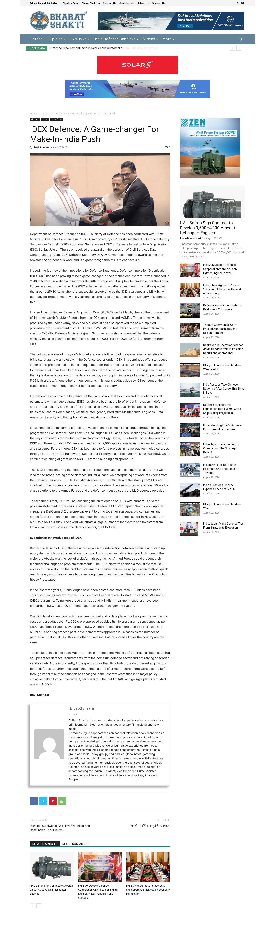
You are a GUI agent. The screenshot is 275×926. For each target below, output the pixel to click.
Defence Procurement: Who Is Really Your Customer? (85, 48)
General (45, 113)
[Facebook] (233, 3)
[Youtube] (242, 3)
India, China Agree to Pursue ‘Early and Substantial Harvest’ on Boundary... (222, 289)
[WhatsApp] (62, 801)
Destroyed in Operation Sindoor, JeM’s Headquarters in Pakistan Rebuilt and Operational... (223, 349)
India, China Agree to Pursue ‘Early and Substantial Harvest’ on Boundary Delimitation (148, 889)
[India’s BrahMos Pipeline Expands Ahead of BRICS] (190, 490)
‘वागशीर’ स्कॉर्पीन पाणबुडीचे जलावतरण (150, 826)
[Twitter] (237, 3)
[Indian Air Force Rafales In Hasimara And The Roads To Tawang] (190, 470)
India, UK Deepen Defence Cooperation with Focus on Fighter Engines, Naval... (220, 269)
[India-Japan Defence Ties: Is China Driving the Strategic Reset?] (190, 449)
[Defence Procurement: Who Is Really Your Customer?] (190, 310)
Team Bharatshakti (191, 238)
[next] (238, 48)
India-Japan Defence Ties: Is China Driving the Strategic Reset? (221, 448)
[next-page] (38, 905)
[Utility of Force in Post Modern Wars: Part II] (190, 370)
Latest (45, 119)
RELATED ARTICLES (45, 844)
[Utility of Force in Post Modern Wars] (190, 509)
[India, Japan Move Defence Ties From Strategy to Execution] (189, 529)
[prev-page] (32, 905)
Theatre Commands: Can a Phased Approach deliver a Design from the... (220, 328)
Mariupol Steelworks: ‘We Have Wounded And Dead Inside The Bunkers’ (60, 828)
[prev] (232, 48)
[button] (240, 39)
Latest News (56, 119)
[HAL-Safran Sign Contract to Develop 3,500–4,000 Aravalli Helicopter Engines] (52, 867)
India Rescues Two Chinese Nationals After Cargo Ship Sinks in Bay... (223, 388)
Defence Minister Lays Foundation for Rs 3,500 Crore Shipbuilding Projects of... (222, 409)
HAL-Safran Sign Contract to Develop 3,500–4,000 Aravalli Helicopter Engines (51, 889)
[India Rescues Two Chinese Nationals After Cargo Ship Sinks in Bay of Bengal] (190, 390)
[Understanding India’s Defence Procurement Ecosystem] (190, 430)
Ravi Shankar (42, 147)
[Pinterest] (53, 801)
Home (33, 113)
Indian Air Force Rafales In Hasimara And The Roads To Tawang (221, 468)
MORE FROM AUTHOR (76, 844)
